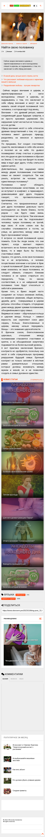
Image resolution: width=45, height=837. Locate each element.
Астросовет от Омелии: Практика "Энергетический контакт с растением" (25, 747)
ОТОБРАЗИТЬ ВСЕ (36, 380)
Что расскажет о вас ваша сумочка (21, 640)
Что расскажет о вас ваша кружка (21, 661)
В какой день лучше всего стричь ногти (21, 76)
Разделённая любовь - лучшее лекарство (22, 85)
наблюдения (33, 43)
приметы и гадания (21, 43)
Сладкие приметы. (20, 791)
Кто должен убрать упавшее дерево (26, 780)
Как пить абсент (19, 770)
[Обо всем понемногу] (20, 6)
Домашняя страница (7, 43)
